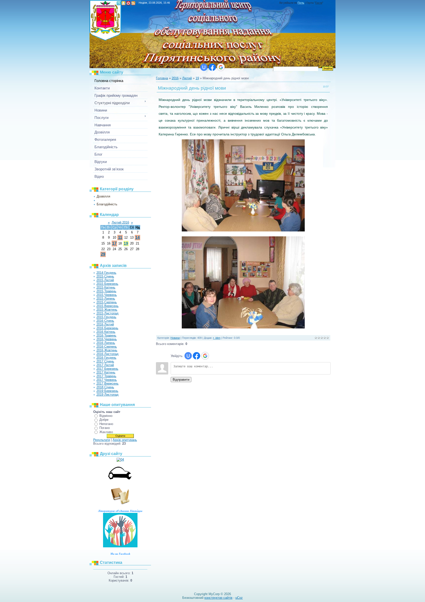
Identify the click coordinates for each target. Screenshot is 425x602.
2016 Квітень (105, 332)
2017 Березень (107, 369)
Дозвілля (103, 196)
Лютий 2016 (120, 222)
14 (137, 237)
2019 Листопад (107, 394)
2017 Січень (105, 361)
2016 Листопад (107, 354)
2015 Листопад (107, 313)
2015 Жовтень (106, 309)
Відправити (181, 379)
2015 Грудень (106, 317)
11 (120, 237)
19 (126, 243)
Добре (103, 420)
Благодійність (107, 204)
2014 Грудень (106, 273)
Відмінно (105, 416)
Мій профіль (123, 3)
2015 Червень (106, 295)
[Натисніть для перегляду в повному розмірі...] (243, 230)
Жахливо (106, 432)
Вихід (128, 3)
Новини (101, 200)
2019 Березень (107, 391)
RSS (133, 3)
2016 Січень (105, 321)
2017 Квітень (105, 372)
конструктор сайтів (218, 598)
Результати (101, 440)
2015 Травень (106, 291)
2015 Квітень (105, 287)
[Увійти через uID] (204, 67)
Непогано (106, 424)
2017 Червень (106, 380)
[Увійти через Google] (221, 67)
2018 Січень (105, 387)
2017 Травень (106, 376)
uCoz (239, 598)
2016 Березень (107, 328)
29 (103, 254)
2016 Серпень (106, 346)
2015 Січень (105, 276)
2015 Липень (105, 298)
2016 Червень (106, 339)
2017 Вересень (107, 383)
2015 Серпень (106, 302)
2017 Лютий (105, 365)
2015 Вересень (107, 306)
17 (114, 243)
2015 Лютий (105, 280)
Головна (119, 3)
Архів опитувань (125, 440)
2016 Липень (105, 343)
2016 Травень (106, 335)
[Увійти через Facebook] (212, 67)
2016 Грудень (106, 357)
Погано (104, 428)
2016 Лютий (105, 324)
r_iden (216, 337)
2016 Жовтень (106, 350)
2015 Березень (107, 284)
